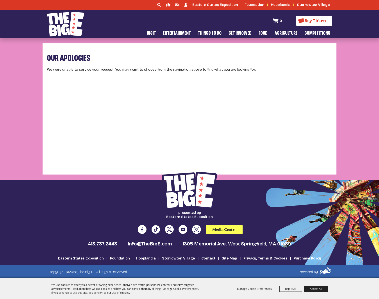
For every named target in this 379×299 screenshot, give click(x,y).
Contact (208, 258)
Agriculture (286, 33)
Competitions (317, 33)
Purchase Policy (307, 258)
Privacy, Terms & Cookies (265, 258)
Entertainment (177, 33)
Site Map (229, 258)
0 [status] (281, 21)
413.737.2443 (102, 244)
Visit (151, 33)
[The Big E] (65, 24)
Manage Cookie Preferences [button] (254, 288)
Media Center (224, 229)
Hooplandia (146, 258)
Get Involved (240, 33)
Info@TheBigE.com (150, 244)
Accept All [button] (316, 288)
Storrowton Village (178, 258)
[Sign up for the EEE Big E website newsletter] (177, 5)
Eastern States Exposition (81, 258)
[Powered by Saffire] (326, 270)
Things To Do (210, 33)
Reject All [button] (290, 288)
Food (263, 33)
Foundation (120, 258)
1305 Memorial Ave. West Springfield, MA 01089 (236, 244)
